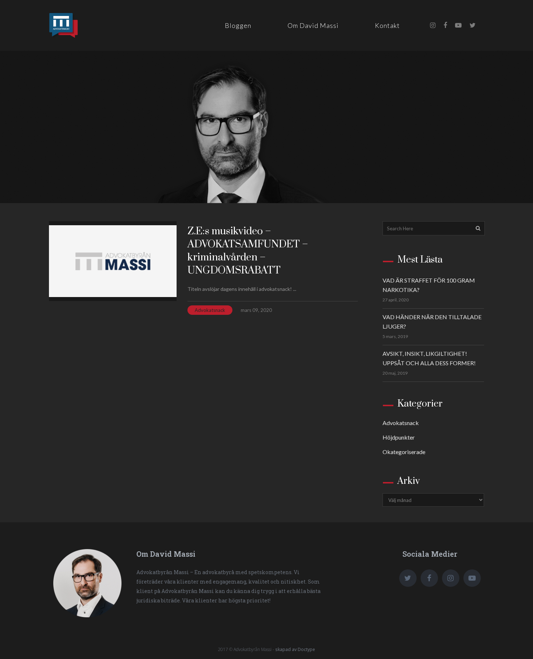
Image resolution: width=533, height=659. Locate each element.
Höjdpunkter (399, 437)
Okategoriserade (404, 451)
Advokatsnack (210, 310)
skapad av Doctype (295, 649)
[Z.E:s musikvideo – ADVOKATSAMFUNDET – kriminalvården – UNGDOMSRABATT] (113, 261)
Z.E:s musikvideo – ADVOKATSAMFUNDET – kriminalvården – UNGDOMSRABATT (247, 251)
